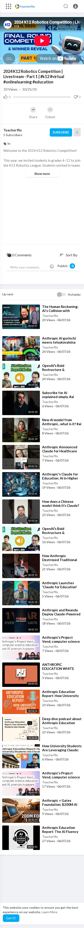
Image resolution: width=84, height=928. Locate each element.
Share (33, 117)
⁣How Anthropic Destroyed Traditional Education (59, 560)
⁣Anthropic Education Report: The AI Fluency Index (60, 832)
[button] (75, 6)
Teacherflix (12, 130)
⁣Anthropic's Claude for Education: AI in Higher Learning (60, 478)
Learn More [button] (49, 912)
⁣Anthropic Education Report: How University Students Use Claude (60, 696)
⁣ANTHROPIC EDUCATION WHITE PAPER (58, 668)
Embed (50, 117)
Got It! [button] (11, 918)
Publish (63, 266)
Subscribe (61, 132)
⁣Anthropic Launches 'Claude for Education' (59, 585)
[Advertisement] (42, 211)
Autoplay (74, 294)
